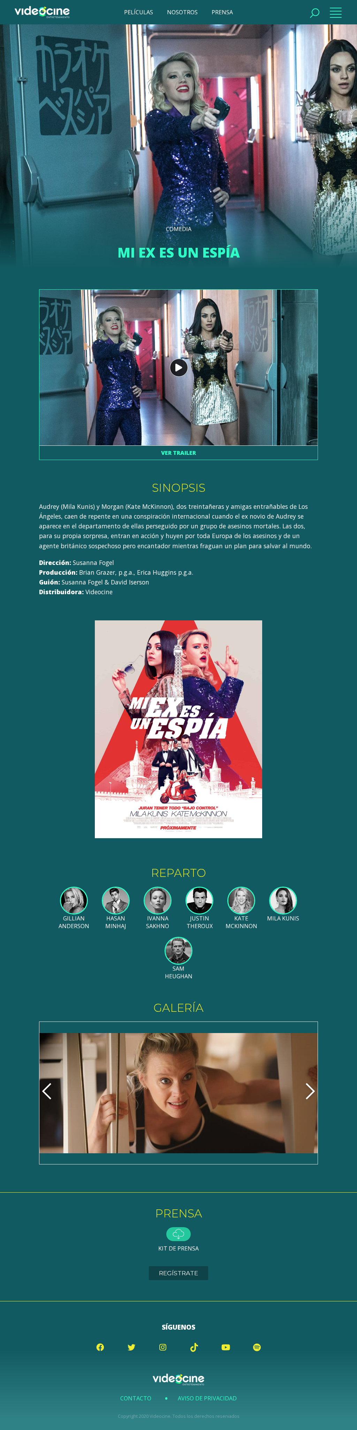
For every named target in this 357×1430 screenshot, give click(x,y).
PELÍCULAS (138, 12)
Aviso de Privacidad (207, 1398)
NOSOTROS (182, 12)
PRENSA (222, 12)
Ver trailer (178, 453)
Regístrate (178, 1273)
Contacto (135, 1398)
